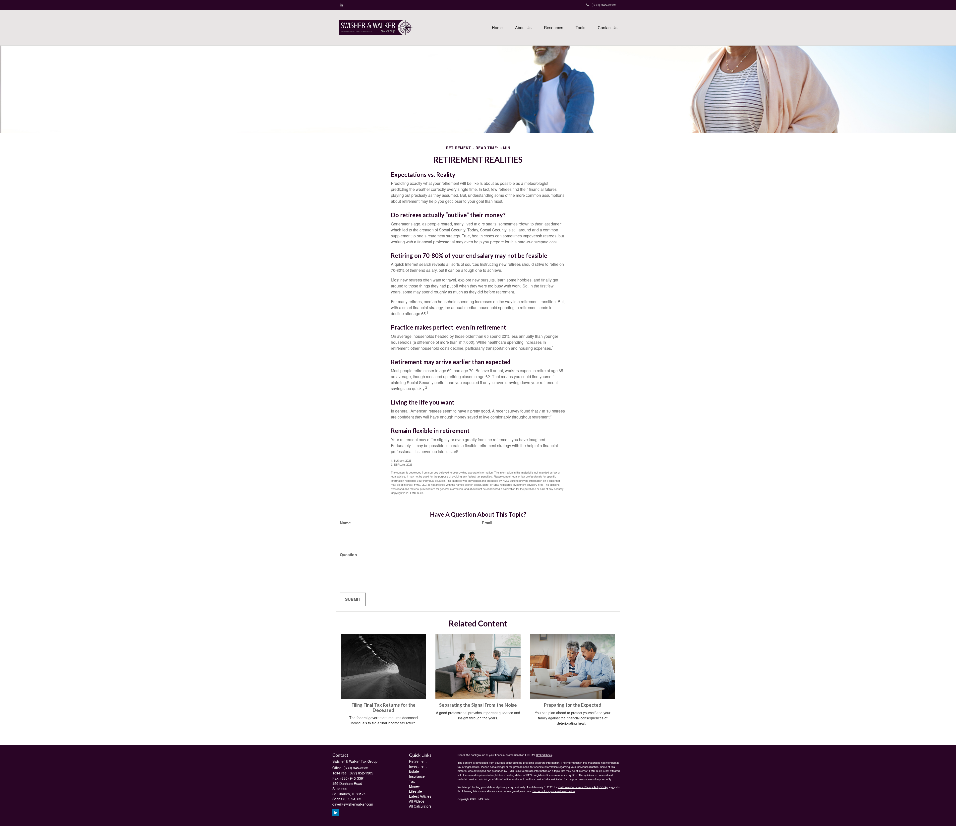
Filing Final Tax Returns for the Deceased (384, 707)
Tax (412, 781)
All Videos (416, 801)
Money (414, 786)
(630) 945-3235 (604, 4)
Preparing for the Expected (572, 705)
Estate (414, 771)
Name (345, 523)
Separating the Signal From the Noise (478, 705)
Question (348, 554)
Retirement (417, 761)
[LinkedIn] (341, 4)
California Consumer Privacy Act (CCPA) (583, 787)
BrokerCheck (544, 755)
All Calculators (420, 806)
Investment (417, 766)
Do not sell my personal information (554, 791)
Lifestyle (415, 791)
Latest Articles (420, 796)
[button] (523, 27)
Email (487, 523)
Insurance (417, 776)
